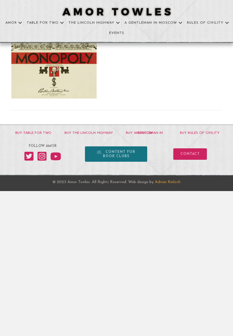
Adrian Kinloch (167, 182)
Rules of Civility (205, 22)
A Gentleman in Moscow (150, 22)
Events (116, 33)
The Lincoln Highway (91, 22)
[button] (20, 23)
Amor (11, 22)
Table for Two (43, 22)
